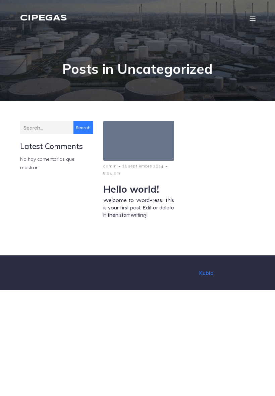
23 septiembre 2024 (143, 166)
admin (110, 166)
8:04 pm (111, 173)
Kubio (206, 272)
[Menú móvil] (252, 18)
